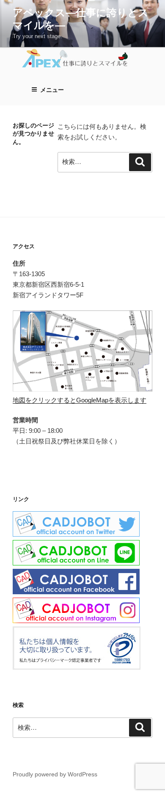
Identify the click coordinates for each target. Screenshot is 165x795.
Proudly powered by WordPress (55, 774)
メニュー (52, 89)
